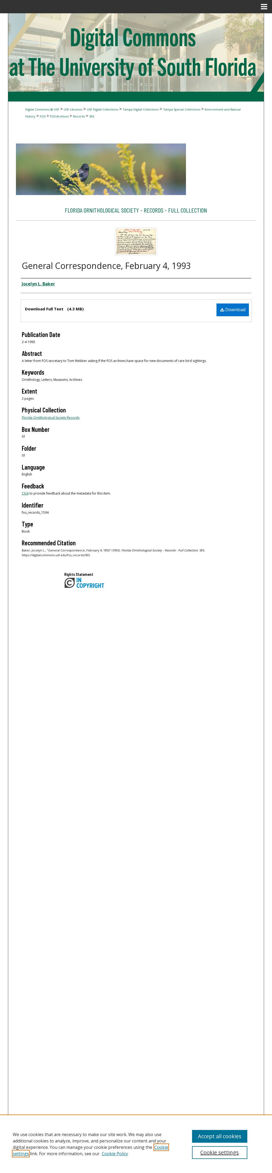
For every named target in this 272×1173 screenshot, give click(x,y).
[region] (136, 1144)
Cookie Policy (115, 1154)
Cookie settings (219, 1152)
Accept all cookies (219, 1136)
